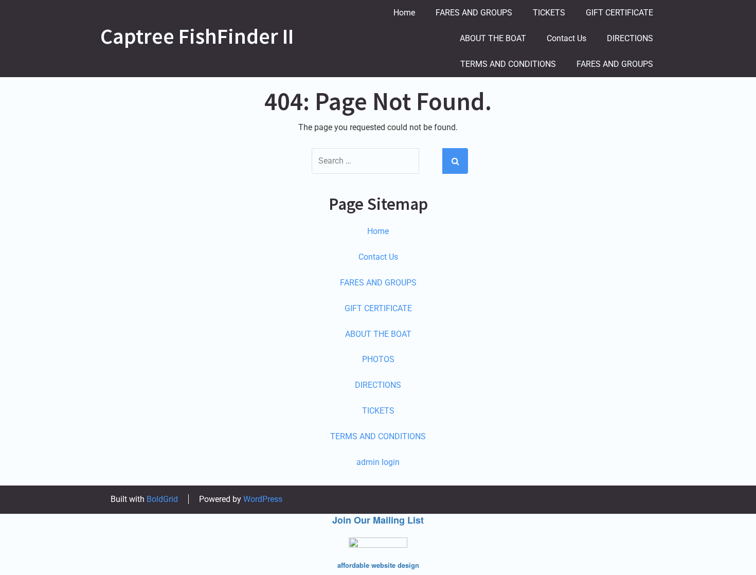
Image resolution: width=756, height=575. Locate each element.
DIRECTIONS (630, 38)
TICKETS (549, 12)
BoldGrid (162, 499)
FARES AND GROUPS (474, 12)
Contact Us (566, 38)
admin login (378, 462)
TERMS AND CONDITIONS (508, 64)
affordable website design (378, 565)
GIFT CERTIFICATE (619, 12)
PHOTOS (378, 359)
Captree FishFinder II (197, 36)
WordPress (262, 499)
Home (404, 12)
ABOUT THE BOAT (493, 38)
